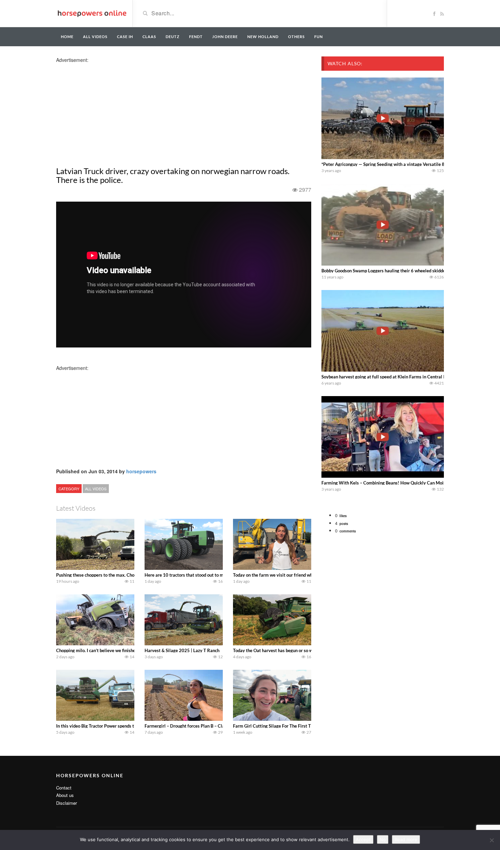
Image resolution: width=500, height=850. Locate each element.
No (383, 839)
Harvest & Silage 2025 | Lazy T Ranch (182, 650)
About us (65, 795)
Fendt (196, 36)
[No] (491, 840)
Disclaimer (66, 803)
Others (296, 36)
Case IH (125, 36)
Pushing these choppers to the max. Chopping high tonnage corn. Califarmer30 (133, 575)
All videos (95, 36)
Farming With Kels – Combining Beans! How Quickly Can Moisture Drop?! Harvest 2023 (409, 483)
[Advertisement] (110, 110)
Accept (363, 839)
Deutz (173, 36)
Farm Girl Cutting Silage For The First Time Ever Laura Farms (293, 726)
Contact (63, 787)
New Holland (263, 36)
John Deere (225, 36)
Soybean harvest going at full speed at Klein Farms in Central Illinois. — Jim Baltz (401, 376)
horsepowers (141, 471)
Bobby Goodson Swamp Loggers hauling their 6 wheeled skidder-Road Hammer (399, 270)
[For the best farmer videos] (91, 13)
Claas (149, 36)
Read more (406, 839)
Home (67, 36)
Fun (318, 36)
